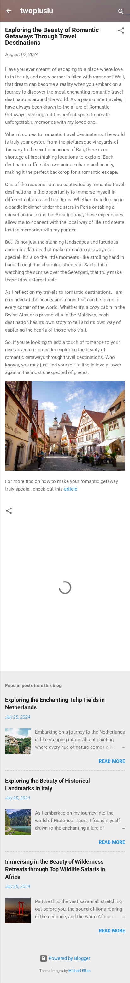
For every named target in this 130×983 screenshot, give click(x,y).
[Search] (121, 12)
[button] (121, 32)
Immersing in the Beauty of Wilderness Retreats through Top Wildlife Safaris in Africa (55, 869)
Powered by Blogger (68, 958)
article (70, 489)
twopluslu (36, 10)
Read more (112, 761)
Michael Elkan (79, 971)
